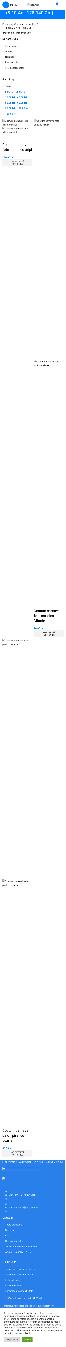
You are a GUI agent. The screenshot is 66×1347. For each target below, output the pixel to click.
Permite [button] (27, 1339)
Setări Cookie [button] (12, 1339)
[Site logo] (33, 4)
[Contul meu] (62, 5)
